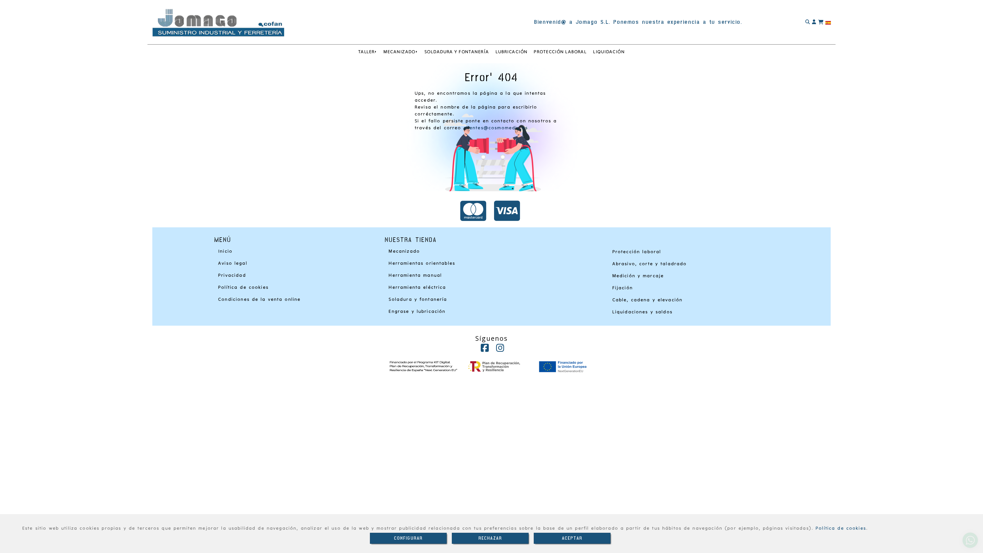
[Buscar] (807, 22)
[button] (814, 22)
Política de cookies (841, 528)
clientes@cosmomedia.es (496, 128)
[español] (828, 22)
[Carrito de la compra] (820, 22)
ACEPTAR (572, 538)
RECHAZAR (490, 538)
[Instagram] (500, 349)
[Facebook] (485, 349)
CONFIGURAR (408, 538)
